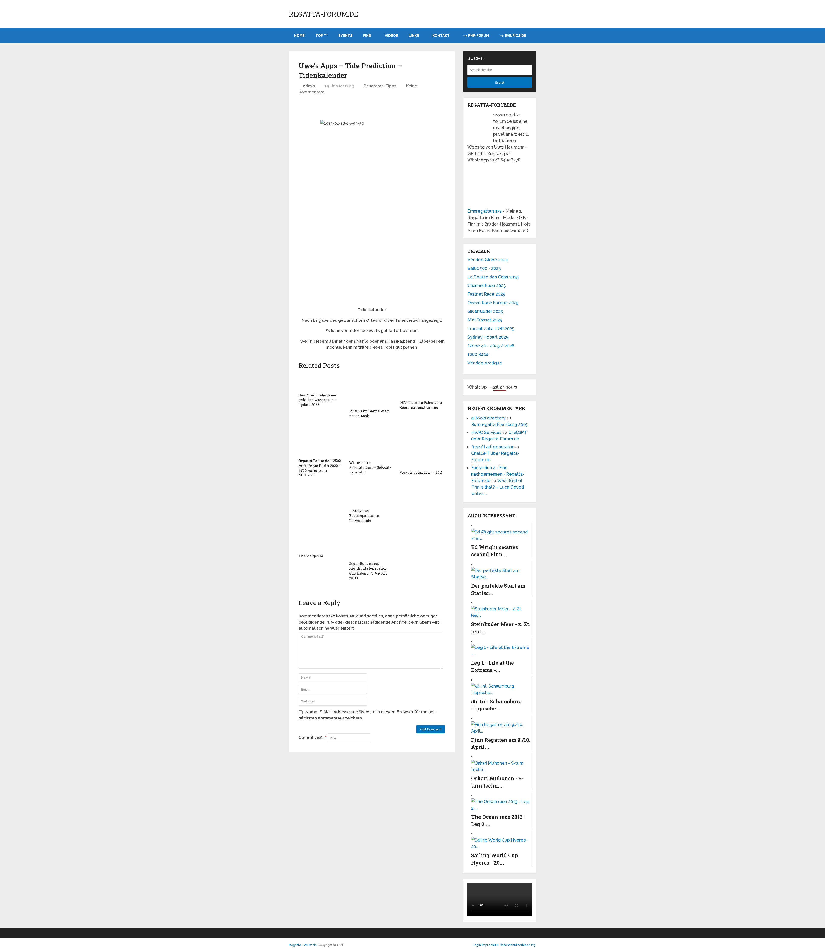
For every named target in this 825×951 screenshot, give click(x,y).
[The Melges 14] (321, 540)
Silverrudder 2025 (485, 311)
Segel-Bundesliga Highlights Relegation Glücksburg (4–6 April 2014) (368, 570)
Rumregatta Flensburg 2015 (499, 424)
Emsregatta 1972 (485, 211)
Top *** (321, 36)
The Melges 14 (311, 556)
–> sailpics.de (513, 36)
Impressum (491, 945)
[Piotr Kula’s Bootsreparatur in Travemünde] (371, 493)
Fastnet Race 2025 (486, 294)
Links (414, 36)
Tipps (390, 85)
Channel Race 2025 (487, 285)
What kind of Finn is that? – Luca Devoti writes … (497, 487)
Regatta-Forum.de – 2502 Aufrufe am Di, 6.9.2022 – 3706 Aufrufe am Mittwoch (320, 467)
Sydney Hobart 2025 (488, 337)
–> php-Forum (476, 36)
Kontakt (441, 36)
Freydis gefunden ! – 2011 (420, 472)
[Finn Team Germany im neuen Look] (371, 390)
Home (299, 36)
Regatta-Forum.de (323, 14)
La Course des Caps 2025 (493, 277)
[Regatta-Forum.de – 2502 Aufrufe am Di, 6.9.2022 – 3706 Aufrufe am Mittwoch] (321, 440)
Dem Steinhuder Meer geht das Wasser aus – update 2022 (317, 400)
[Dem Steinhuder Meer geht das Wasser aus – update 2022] (321, 382)
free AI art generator (492, 446)
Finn (367, 36)
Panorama (374, 85)
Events (345, 36)
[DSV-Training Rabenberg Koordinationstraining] (422, 385)
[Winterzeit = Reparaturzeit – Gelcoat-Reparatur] (371, 441)
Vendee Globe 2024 (488, 259)
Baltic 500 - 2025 (484, 268)
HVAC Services (486, 432)
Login (476, 945)
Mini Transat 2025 (485, 320)
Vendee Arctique (485, 363)
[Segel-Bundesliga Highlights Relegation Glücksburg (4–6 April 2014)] (371, 544)
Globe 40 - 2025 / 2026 (491, 345)
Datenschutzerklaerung (517, 945)
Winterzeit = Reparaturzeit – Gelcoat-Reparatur (370, 467)
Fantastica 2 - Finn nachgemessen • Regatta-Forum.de (497, 474)
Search (500, 82)
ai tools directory (488, 418)
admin (309, 85)
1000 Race (478, 354)
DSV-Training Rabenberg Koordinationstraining (420, 404)
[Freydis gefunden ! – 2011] (422, 446)
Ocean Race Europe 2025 (493, 302)
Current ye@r (313, 737)
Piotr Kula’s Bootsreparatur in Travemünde (364, 516)
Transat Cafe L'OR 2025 (491, 328)
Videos (391, 36)
